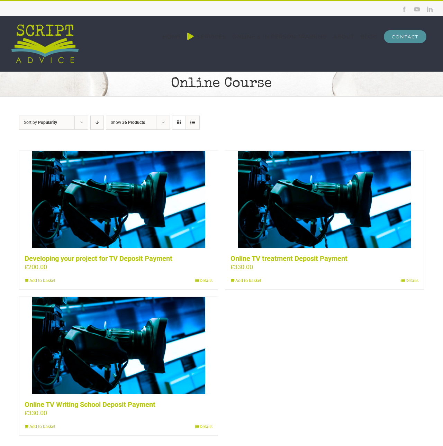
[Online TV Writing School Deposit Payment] (118, 345)
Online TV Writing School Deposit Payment (90, 404)
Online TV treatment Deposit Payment (288, 258)
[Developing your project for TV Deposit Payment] (118, 199)
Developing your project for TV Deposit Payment (98, 258)
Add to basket (42, 280)
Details (206, 280)
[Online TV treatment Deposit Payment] (324, 199)
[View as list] (192, 122)
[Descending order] (97, 123)
